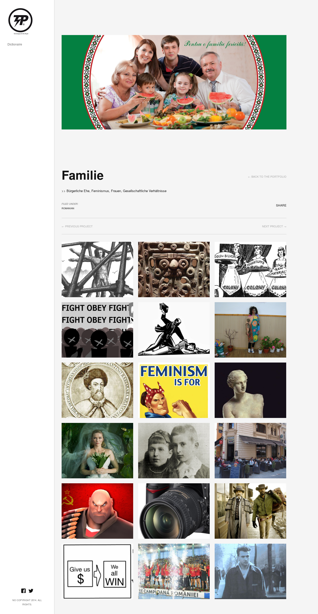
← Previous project (77, 226)
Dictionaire (14, 44)
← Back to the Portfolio (267, 176)
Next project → (274, 226)
